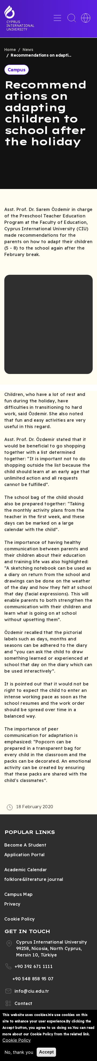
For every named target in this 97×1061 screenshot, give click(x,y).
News (28, 49)
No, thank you (19, 1052)
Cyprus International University (20, 25)
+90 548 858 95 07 (32, 978)
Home (10, 49)
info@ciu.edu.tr (32, 991)
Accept (46, 1052)
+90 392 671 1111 (34, 966)
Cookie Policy (19, 919)
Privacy (12, 904)
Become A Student (25, 845)
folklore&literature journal (33, 879)
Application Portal (24, 854)
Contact (23, 1003)
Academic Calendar (25, 869)
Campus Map (18, 894)
